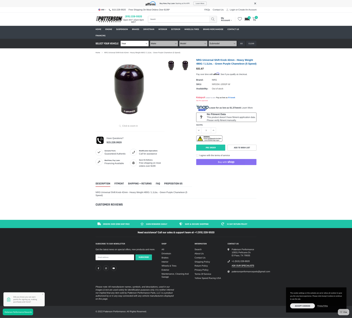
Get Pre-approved (202, 100)
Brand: (199, 80)
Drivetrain (148, 29)
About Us (199, 253)
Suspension (122, 29)
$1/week (231, 97)
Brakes (135, 29)
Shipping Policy (202, 262)
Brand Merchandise (213, 29)
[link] (98, 268)
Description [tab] (103, 183)
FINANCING (100, 35)
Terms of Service (203, 274)
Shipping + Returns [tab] (140, 183)
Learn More (247, 108)
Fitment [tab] (119, 183)
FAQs (207, 10)
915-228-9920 (119, 10)
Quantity (199, 125)
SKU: (199, 84)
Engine (108, 29)
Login (232, 10)
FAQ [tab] (158, 183)
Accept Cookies (302, 306)
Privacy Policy (201, 270)
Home (98, 29)
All (163, 249)
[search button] (213, 19)
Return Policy (201, 266)
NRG (214, 80)
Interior (162, 29)
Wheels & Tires (191, 29)
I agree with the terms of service (214, 155)
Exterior (175, 29)
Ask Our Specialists (243, 265)
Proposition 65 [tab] (173, 183)
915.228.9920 (114, 142)
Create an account (247, 10)
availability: (202, 88)
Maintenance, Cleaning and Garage (175, 275)
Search (198, 249)
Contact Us (218, 10)
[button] (247, 19)
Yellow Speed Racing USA (208, 278)
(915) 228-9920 (133, 16)
